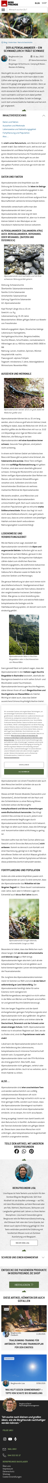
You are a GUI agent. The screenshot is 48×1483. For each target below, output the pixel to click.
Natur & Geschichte (25, 42)
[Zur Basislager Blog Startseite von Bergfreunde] (10, 3)
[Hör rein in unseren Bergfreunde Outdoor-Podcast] (15, 1440)
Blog (5, 42)
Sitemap (6, 1474)
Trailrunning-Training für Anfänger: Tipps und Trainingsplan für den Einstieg (24, 1344)
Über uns (7, 1466)
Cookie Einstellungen (12, 1477)
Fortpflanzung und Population (16, 133)
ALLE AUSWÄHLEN (24, 772)
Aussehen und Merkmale (14, 125)
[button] (3, 9)
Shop (44, 3)
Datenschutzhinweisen (11, 758)
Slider (6, 1309)
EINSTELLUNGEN (24, 765)
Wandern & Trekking (16, 67)
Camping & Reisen (38, 64)
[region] (24, 741)
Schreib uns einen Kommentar (19, 1257)
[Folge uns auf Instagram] (5, 1440)
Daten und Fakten (10, 122)
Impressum (8, 1468)
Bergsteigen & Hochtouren (19, 64)
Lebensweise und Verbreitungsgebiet (19, 129)
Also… (6, 136)
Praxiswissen (9, 1358)
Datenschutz (8, 1471)
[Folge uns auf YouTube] (10, 1440)
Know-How (12, 42)
